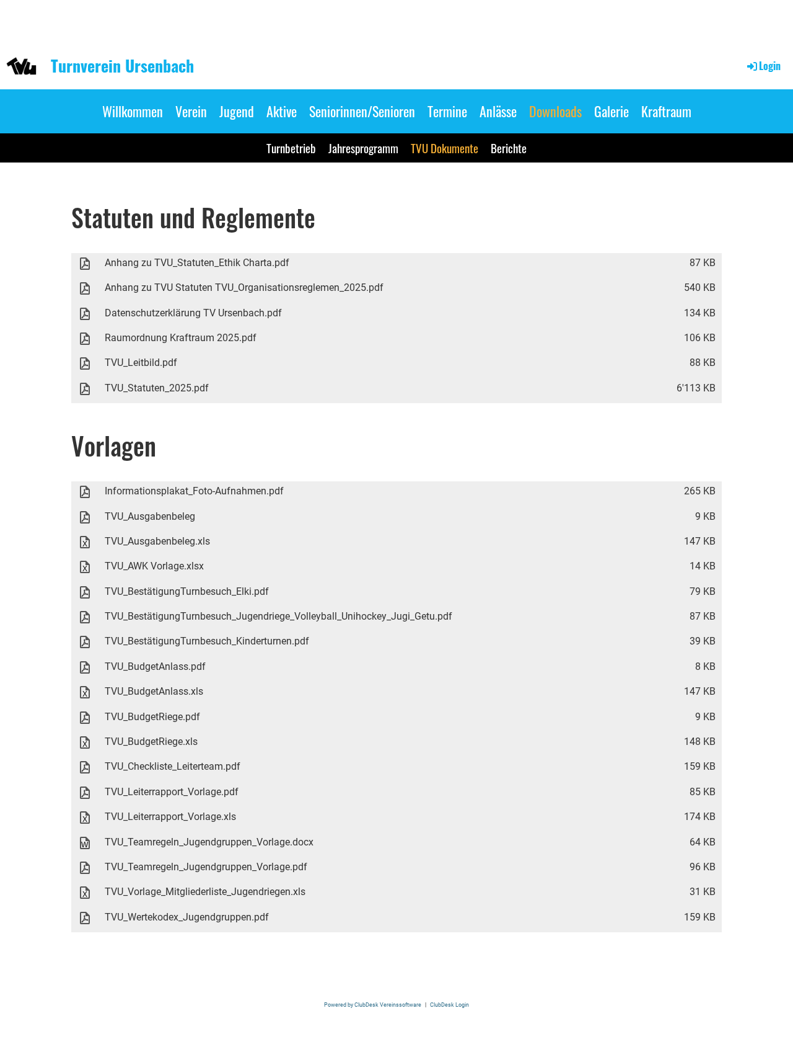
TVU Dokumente (444, 147)
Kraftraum (666, 111)
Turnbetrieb (291, 147)
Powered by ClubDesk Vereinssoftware (372, 1004)
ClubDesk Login (449, 1004)
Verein (191, 111)
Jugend (236, 111)
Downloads (555, 111)
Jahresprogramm (363, 147)
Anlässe (498, 111)
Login (770, 65)
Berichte (509, 147)
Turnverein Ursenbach (122, 66)
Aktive (281, 111)
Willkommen (132, 111)
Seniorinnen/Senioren (362, 111)
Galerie (611, 111)
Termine (447, 111)
